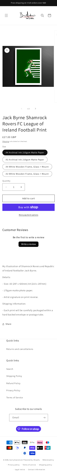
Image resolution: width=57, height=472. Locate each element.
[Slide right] (35, 108)
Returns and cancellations (19, 349)
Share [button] (8, 324)
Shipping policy (45, 465)
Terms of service (29, 465)
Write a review (28, 244)
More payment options (28, 215)
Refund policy (48, 460)
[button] (6, 15)
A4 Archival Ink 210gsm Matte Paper (25, 152)
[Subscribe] (44, 417)
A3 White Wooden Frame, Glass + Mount (27, 173)
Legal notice (20, 469)
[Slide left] (21, 108)
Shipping (5, 141)
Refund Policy (13, 383)
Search (9, 368)
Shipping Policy (14, 376)
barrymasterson (16, 460)
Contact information (36, 469)
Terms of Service (14, 397)
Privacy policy (14, 465)
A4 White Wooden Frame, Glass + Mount (27, 166)
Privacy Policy (13, 390)
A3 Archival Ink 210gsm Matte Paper (25, 159)
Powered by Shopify (31, 460)
